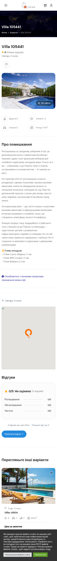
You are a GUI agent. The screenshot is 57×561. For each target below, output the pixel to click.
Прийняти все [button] (40, 554)
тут (24, 280)
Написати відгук (12, 434)
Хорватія (14, 32)
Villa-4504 (11, 512)
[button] (45, 5)
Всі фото (45, 103)
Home (4, 32)
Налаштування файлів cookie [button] (17, 554)
